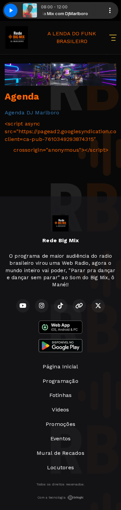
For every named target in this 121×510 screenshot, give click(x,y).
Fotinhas (60, 395)
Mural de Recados (60, 453)
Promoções (60, 424)
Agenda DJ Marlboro (32, 112)
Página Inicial (60, 366)
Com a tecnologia (51, 497)
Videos (60, 409)
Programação (60, 381)
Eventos (60, 438)
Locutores (60, 467)
